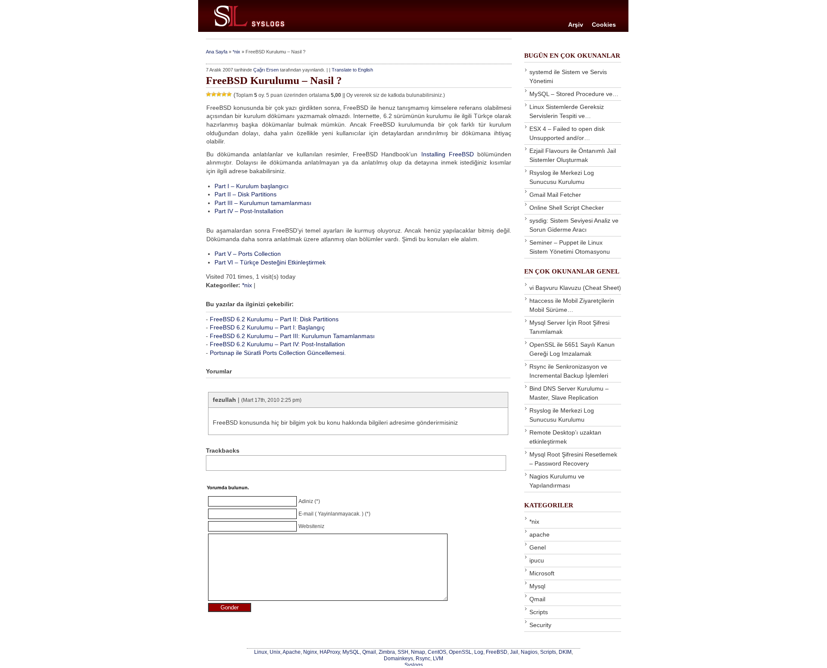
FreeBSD (496, 652)
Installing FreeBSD (447, 154)
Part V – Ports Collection (248, 253)
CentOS (437, 652)
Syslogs (413, 665)
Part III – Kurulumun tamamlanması (263, 202)
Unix (275, 652)
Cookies (604, 24)
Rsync (423, 658)
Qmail (537, 599)
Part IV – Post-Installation (249, 211)
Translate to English (352, 69)
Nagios (529, 652)
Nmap (418, 652)
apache (539, 534)
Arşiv (575, 24)
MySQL (351, 652)
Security (540, 624)
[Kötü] (213, 94)
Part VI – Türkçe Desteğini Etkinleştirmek (270, 262)
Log (478, 652)
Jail (514, 652)
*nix (236, 51)
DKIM (565, 652)
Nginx (310, 652)
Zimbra (387, 652)
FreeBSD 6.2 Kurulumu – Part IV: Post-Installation (277, 344)
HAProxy (330, 652)
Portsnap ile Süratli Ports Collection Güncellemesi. (278, 352)
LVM (438, 658)
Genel (537, 547)
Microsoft (541, 573)
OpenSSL (460, 652)
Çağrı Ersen (266, 69)
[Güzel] (224, 94)
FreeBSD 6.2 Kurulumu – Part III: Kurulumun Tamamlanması (292, 335)
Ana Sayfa (216, 51)
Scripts (538, 612)
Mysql (537, 586)
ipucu (536, 560)
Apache (292, 652)
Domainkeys (398, 658)
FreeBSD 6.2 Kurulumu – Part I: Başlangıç (267, 327)
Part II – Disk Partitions (246, 194)
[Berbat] (208, 94)
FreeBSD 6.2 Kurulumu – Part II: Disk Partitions (274, 319)
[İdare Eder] (218, 94)
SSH (403, 652)
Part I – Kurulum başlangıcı (252, 186)
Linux (260, 652)
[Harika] (229, 94)
